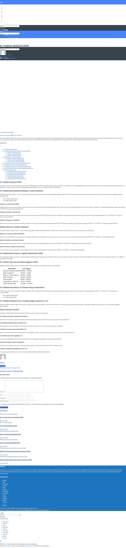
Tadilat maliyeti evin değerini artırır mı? (17, 178)
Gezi (4, 487)
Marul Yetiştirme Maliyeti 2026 (10, 434)
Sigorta (5, 39)
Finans (5, 8)
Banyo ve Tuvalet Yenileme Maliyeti (15, 158)
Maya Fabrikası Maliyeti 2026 (10, 443)
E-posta (3, 398)
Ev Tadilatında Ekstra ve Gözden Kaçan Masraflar (17, 166)
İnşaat (4, 489)
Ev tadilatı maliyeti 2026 (6, 186)
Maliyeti (1, 2)
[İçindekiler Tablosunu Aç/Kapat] (1, 146)
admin (9, 54)
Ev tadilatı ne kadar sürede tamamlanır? (17, 171)
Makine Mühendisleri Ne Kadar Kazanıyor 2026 (16, 460)
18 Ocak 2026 (4, 421)
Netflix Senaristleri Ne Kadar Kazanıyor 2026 (15, 451)
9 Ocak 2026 (3, 56)
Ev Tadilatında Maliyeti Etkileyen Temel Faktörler (17, 151)
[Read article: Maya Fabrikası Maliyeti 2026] (63, 439)
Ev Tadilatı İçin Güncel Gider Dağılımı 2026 (15, 165)
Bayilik (4, 14)
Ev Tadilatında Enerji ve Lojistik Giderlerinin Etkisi (17, 163)
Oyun (4, 495)
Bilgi (4, 10)
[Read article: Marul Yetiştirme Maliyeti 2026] (63, 431)
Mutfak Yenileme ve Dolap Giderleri (16, 160)
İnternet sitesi (4, 401)
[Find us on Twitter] (0, 24)
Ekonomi (5, 12)
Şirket (4, 500)
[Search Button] (20, 49)
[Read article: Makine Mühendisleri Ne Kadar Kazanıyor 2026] (63, 456)
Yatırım (5, 43)
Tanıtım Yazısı (10, 510)
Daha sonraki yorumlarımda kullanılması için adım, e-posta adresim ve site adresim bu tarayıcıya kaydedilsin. (33, 404)
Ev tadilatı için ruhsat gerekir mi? (15, 175)
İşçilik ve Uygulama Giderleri (14, 155)
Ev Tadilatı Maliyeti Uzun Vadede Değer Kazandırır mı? (18, 168)
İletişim (5, 505)
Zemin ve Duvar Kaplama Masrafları (16, 161)
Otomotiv (5, 34)
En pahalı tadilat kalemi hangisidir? (16, 177)
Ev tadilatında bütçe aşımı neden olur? (17, 173)
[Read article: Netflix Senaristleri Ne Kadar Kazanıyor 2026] (63, 448)
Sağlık (4, 497)
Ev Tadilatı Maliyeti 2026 (10, 149)
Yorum (2, 392)
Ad (1, 395)
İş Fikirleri (5, 16)
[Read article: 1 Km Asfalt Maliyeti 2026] (63, 422)
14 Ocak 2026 (4, 438)
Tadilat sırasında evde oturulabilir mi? (17, 174)
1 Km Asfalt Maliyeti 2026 (8, 426)
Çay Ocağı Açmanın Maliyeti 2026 (11, 417)
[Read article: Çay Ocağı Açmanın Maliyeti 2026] (63, 414)
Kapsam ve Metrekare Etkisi (13, 152)
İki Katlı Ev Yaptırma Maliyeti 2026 (11, 371)
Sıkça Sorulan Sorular (10, 170)
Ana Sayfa (6, 6)
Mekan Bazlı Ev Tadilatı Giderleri (12, 157)
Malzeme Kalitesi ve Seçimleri (14, 154)
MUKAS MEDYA (29, 510)
